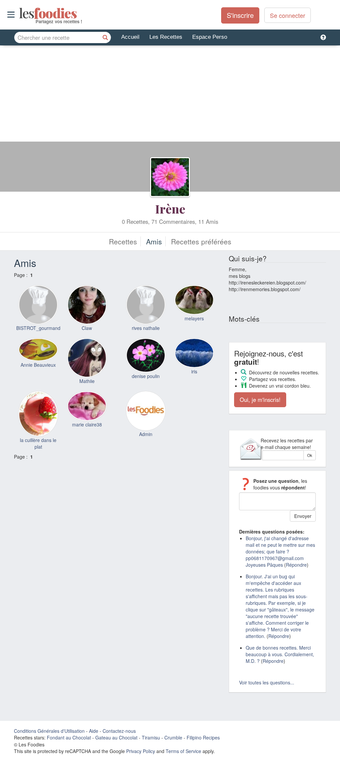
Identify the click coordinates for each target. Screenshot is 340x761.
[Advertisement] (170, 95)
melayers (194, 318)
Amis (154, 241)
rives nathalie (146, 328)
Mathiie (87, 381)
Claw (87, 328)
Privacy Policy (140, 751)
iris (194, 371)
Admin (145, 434)
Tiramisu (151, 737)
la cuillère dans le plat (38, 443)
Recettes (123, 241)
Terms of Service (183, 751)
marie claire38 (87, 424)
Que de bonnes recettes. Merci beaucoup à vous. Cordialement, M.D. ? (280, 654)
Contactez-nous (119, 731)
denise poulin (146, 376)
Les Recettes (165, 37)
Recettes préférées (201, 241)
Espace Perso (209, 37)
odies (20, 13)
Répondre (296, 564)
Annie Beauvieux (38, 364)
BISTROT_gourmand (38, 328)
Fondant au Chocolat (69, 737)
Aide (93, 731)
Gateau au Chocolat (116, 737)
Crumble (173, 737)
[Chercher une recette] (105, 37)
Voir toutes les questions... (266, 682)
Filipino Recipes (203, 737)
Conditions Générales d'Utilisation (49, 731)
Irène (170, 209)
